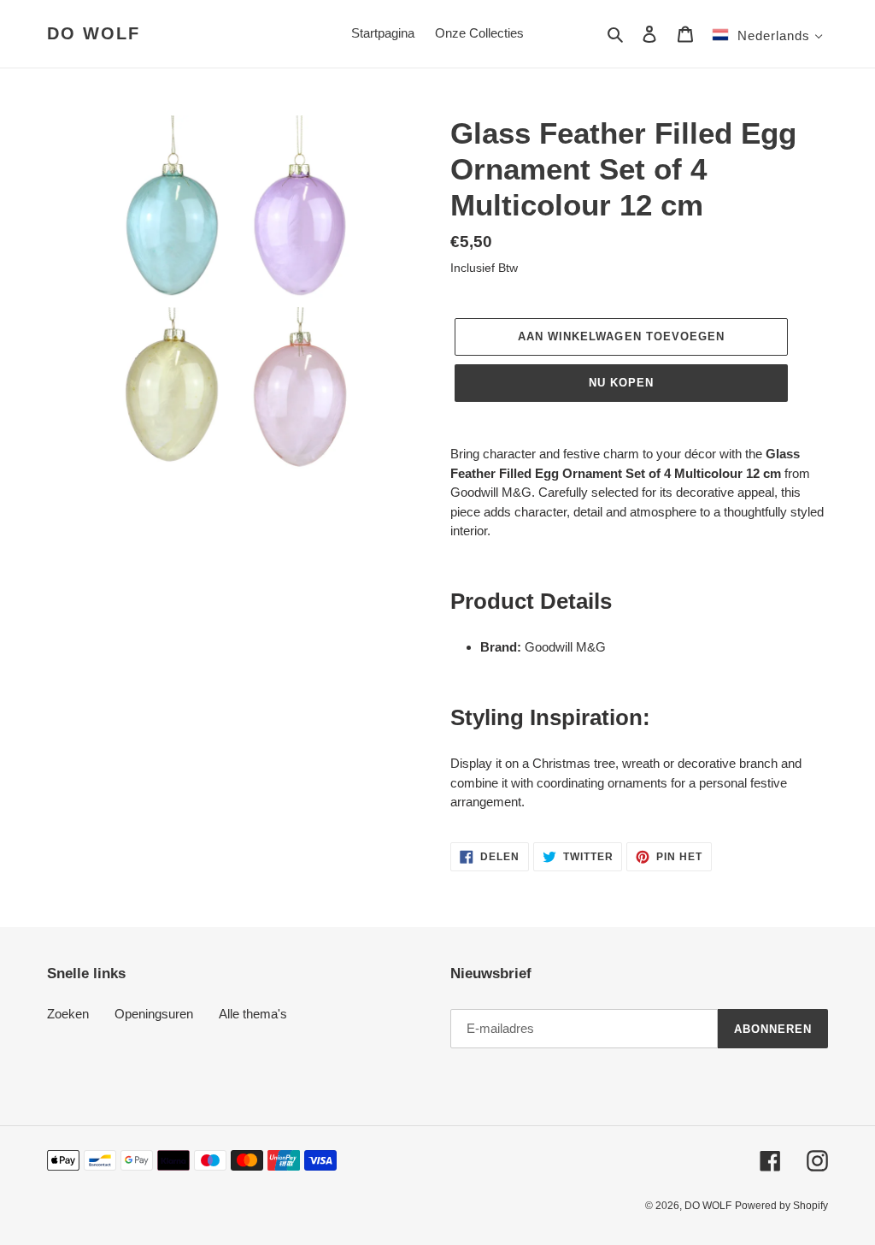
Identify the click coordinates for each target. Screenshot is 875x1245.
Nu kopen (621, 382)
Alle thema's (253, 1013)
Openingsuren (154, 1013)
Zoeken (68, 1013)
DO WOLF (93, 33)
